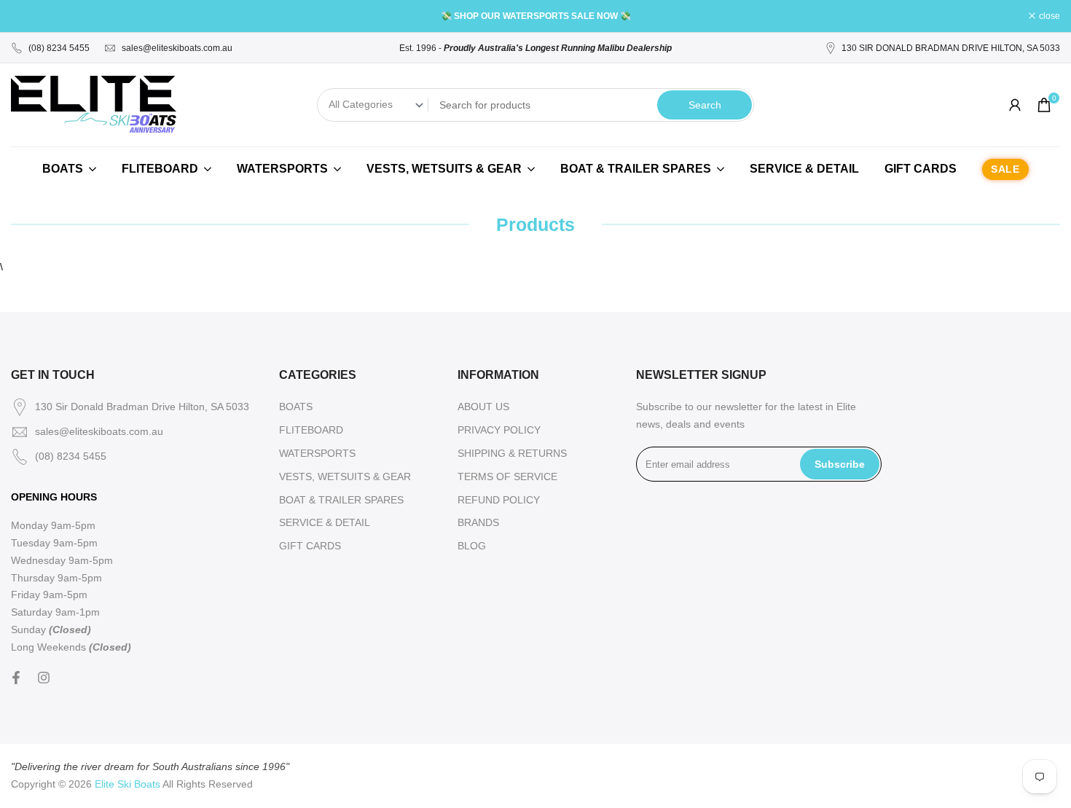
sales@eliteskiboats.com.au (177, 48)
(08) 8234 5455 (59, 48)
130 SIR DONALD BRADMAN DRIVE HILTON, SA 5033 (951, 48)
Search (704, 105)
